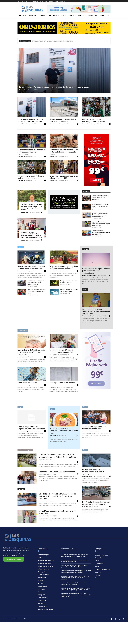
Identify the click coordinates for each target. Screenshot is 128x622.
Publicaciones (92, 15)
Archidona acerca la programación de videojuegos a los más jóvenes (101, 232)
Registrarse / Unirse (22, 1)
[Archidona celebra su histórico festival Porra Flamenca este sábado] (86, 207)
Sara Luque (20, 356)
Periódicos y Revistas (33, 1)
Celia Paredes (53, 354)
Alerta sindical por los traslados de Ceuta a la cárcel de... (63, 120)
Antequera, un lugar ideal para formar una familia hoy (94, 427)
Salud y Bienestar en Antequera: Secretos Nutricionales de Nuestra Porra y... (64, 431)
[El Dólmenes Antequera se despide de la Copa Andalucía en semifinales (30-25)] (32, 141)
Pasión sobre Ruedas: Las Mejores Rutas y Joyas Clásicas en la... (96, 503)
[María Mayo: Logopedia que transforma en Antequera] (27, 516)
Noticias (22, 15)
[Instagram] (115, 619)
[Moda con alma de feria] (32, 374)
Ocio (62, 15)
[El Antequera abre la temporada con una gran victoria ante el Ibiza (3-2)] (96, 107)
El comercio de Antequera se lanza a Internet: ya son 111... (64, 177)
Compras (71, 15)
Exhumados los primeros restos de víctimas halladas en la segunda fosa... (64, 152)
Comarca (31, 15)
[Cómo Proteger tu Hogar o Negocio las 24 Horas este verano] (32, 417)
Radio (45, 1)
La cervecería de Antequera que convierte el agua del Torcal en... (31, 120)
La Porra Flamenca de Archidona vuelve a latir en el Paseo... (31, 177)
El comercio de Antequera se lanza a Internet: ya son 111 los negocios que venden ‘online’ (75, 589)
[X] (124, 619)
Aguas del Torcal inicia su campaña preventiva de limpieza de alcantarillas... (101, 223)
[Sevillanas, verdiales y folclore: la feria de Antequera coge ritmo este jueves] (22, 292)
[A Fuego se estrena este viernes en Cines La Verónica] (54, 283)
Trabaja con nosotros (60, 1)
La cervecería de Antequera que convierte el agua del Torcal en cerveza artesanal (75, 555)
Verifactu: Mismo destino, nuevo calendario (58, 472)
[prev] (105, 41)
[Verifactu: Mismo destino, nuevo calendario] (27, 477)
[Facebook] (111, 619)
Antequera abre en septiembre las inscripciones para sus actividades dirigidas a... (100, 214)
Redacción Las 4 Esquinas (89, 275)
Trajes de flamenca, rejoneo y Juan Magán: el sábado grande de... (64, 268)
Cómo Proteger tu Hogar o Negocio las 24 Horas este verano (31, 427)
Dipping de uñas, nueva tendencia (63, 383)
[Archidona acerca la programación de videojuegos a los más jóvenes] (86, 233)
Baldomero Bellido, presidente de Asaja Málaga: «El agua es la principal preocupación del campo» (31, 207)
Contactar (51, 1)
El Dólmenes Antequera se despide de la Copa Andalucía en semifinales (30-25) (54, 41)
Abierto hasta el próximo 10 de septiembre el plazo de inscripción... (100, 197)
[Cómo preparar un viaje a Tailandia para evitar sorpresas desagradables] (96, 259)
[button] (108, 15)
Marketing (81, 15)
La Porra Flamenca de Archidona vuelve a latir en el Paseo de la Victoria (75, 583)
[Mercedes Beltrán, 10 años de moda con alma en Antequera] (64, 341)
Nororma (42, 15)
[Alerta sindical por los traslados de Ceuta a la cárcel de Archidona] (64, 107)
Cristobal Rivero (54, 123)
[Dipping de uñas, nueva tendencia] (64, 374)
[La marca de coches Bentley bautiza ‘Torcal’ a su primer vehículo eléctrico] (96, 460)
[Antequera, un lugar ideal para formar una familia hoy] (96, 417)
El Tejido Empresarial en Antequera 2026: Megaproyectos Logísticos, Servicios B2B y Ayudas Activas (57, 457)
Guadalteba (53, 15)
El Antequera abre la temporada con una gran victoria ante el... (95, 120)
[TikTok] (119, 619)
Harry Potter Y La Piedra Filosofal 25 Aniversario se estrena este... (31, 268)
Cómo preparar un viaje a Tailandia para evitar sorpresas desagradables (96, 271)
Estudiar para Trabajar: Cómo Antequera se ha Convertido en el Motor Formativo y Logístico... (57, 496)
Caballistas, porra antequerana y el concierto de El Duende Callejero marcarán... (36, 282)
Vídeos (41, 1)
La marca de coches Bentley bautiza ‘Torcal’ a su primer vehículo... (93, 472)
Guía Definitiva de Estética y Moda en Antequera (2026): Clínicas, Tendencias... (31, 352)
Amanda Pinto (23, 89)
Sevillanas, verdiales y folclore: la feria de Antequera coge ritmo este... (36, 291)
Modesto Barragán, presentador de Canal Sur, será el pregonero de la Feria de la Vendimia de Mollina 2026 (31, 234)
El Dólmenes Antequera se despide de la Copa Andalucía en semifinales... (32, 152)
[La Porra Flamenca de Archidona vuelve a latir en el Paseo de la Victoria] (32, 167)
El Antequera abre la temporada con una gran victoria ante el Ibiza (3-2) (74, 566)
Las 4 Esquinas (21, 271)
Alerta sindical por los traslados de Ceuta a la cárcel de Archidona (75, 560)
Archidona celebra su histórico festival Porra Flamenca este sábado (100, 206)
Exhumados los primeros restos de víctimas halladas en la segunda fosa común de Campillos (75, 577)
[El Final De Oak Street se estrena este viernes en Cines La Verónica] (54, 292)
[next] (108, 41)
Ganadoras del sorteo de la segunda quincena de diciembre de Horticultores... (96, 311)
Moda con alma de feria (27, 383)
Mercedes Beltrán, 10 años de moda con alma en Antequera (62, 351)
